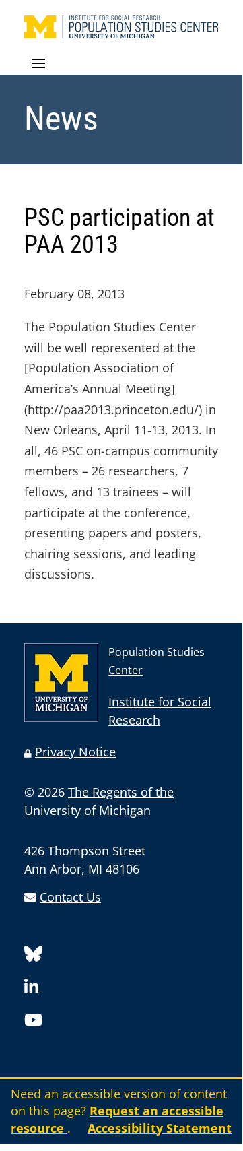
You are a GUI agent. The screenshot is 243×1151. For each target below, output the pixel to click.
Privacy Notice (75, 752)
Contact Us (70, 897)
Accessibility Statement (160, 1128)
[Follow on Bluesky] (33, 956)
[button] (121, 64)
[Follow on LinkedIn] (31, 989)
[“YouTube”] (33, 1022)
